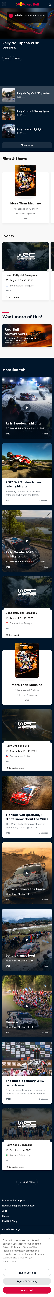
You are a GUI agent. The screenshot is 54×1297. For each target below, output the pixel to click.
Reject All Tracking (27, 1281)
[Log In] (50, 4)
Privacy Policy (10, 1247)
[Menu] (4, 4)
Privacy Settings (27, 1272)
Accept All (27, 1290)
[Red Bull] (27, 4)
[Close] (49, 1239)
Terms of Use (30, 1247)
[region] (27, 1265)
